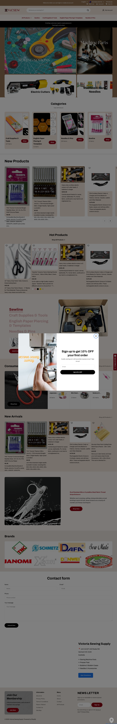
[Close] (96, 336)
